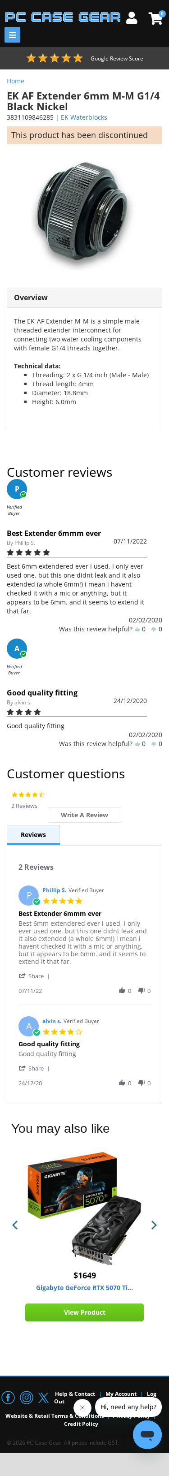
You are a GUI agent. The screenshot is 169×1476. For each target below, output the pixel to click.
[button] (35, 975)
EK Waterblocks (84, 117)
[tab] (84, 815)
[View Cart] (154, 18)
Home (15, 81)
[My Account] (135, 16)
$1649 (84, 1275)
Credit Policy (81, 1424)
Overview (31, 297)
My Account (121, 1394)
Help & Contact (75, 1394)
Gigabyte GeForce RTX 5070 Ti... (84, 1287)
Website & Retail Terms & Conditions (54, 1416)
